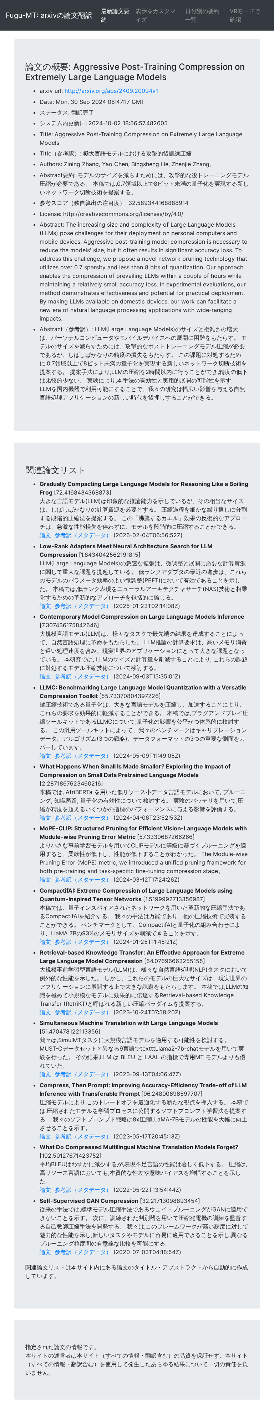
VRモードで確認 (245, 15)
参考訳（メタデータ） (83, 535)
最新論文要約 (115, 15)
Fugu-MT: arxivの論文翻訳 (49, 15)
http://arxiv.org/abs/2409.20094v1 (111, 90)
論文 (45, 535)
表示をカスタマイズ (156, 15)
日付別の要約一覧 (202, 15)
